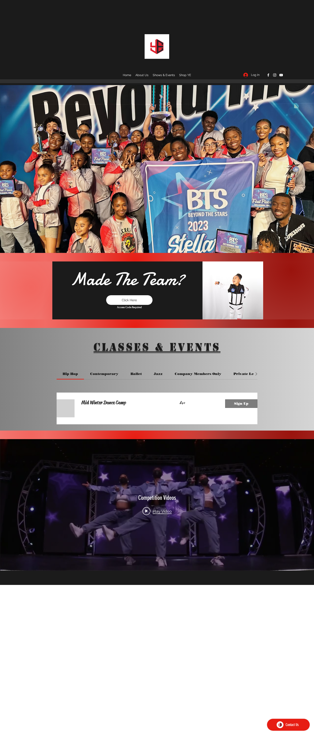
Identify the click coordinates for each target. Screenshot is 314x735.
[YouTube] (281, 75)
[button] (185, 75)
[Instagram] (275, 75)
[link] (70, 374)
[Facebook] (268, 75)
